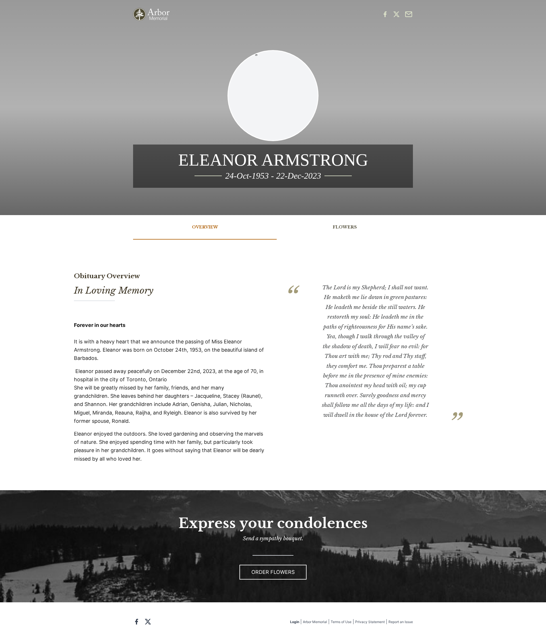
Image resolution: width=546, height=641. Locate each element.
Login (294, 622)
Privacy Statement (370, 622)
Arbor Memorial (315, 622)
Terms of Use (341, 622)
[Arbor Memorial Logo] (151, 14)
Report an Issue (400, 622)
